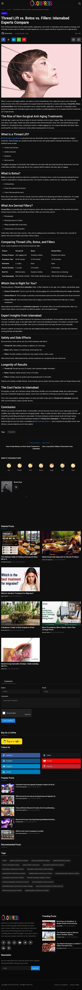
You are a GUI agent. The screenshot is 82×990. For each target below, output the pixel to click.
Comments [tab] (8, 681)
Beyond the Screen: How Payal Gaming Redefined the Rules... (36, 819)
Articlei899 (59, 926)
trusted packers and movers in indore (13, 873)
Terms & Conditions (61, 985)
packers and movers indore (61, 860)
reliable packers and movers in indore (40, 873)
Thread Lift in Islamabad (10, 138)
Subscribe (35, 968)
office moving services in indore (12, 890)
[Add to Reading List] (79, 40)
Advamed (3, 668)
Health (9, 9)
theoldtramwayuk (6, 562)
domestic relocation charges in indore (38, 877)
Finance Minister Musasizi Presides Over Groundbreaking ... (36, 808)
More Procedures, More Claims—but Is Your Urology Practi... (59, 628)
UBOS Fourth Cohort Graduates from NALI (30, 831)
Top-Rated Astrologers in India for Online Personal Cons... (69, 945)
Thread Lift (11, 432)
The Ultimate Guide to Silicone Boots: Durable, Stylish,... (67, 933)
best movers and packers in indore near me (49, 886)
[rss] (9, 948)
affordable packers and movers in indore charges (17, 886)
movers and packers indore (10, 865)
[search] (79, 3)
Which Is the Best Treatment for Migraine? (17, 593)
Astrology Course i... (62, 948)
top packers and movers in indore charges (40, 869)
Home (3, 9)
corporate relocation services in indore (67, 873)
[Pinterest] (30, 942)
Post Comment (8, 721)
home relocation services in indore (42, 882)
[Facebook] (3, 942)
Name (3, 688)
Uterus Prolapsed (47, 559)
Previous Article (34, 443)
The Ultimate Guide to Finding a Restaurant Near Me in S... (19, 558)
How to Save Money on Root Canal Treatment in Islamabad (23, 448)
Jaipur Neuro (4, 596)
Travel (4, 860)
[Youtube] (19, 942)
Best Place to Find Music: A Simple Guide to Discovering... (67, 922)
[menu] (2, 3)
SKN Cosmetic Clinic (41, 421)
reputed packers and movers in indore (37, 890)
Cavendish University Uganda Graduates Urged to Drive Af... (35, 784)
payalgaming (19, 821)
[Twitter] (9, 942)
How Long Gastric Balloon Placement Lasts (57, 446)
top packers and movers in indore (53, 865)
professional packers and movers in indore (15, 882)
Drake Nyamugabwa (21, 787)
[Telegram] (25, 942)
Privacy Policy (74, 985)
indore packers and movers (31, 865)
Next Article (46, 443)
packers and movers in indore (19, 860)
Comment (4, 696)
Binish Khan (18, 482)
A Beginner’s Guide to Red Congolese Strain (17, 627)
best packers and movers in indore (13, 869)
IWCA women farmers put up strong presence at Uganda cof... (36, 796)
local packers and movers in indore (13, 877)
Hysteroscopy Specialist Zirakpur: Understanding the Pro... (19, 665)
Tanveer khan (60, 937)
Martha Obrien (46, 632)
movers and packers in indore (41, 860)
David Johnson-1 (5, 630)
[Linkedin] (3, 948)
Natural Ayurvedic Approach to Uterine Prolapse (60, 557)
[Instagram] (14, 942)
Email (44, 688)
